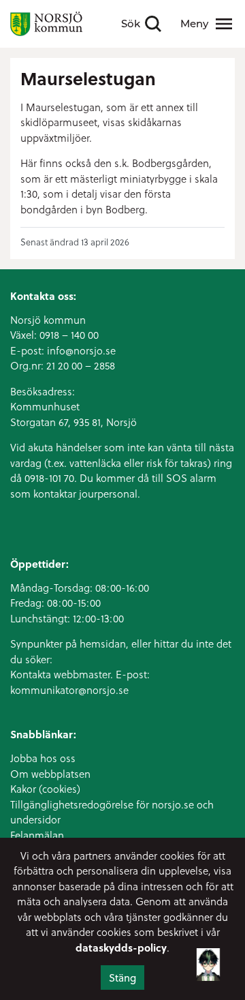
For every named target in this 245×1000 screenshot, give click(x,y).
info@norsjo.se (81, 350)
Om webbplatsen (50, 773)
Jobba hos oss (43, 758)
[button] (208, 962)
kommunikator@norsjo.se (69, 689)
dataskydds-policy (121, 947)
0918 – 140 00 (69, 334)
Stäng (122, 977)
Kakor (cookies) (45, 788)
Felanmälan (37, 835)
